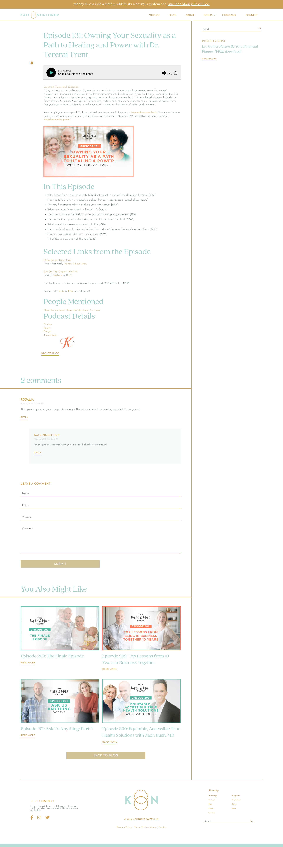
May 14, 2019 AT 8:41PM (32, 404)
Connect (252, 15)
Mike (71, 291)
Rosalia (27, 399)
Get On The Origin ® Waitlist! (60, 272)
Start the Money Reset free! (189, 4)
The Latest (236, 800)
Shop (234, 804)
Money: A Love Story (75, 264)
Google (47, 331)
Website (58, 275)
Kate (61, 291)
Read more (28, 663)
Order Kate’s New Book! (57, 260)
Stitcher (47, 324)
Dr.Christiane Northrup (87, 310)
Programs (229, 15)
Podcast (154, 15)
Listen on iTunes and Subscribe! (61, 87)
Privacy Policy (124, 827)
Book (69, 275)
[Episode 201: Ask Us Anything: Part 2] (60, 701)
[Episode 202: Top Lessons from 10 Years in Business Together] (141, 629)
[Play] (52, 72)
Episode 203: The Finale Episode (52, 656)
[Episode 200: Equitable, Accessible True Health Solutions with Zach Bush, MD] (141, 701)
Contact (211, 813)
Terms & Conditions (145, 827)
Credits (162, 827)
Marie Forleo (50, 310)
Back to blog (50, 353)
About (190, 15)
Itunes (46, 328)
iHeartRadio (50, 335)
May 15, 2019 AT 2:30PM (46, 439)
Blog (172, 15)
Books (208, 15)
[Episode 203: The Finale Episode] (60, 629)
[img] (175, 73)
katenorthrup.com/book (144, 112)
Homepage (212, 796)
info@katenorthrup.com (56, 119)
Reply (24, 417)
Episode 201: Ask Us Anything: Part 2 (57, 729)
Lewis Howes (66, 310)
